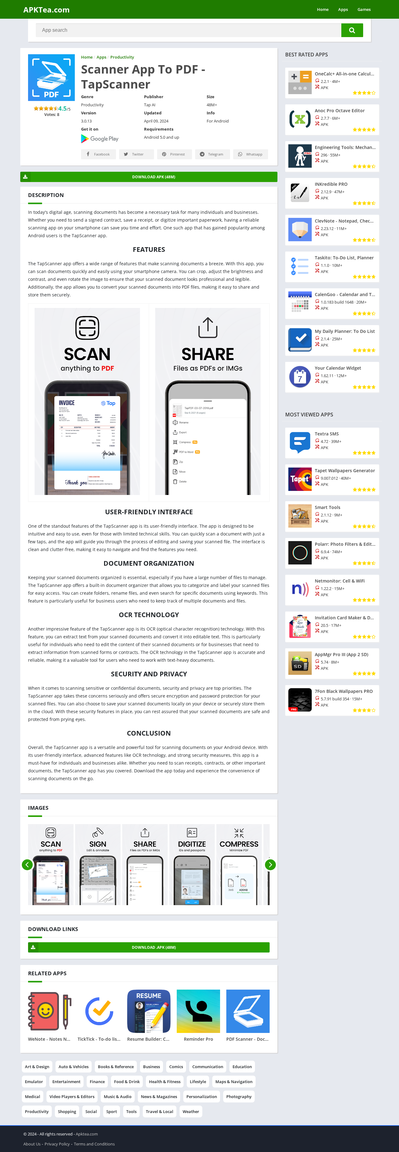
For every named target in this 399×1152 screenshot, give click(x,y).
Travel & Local (159, 1111)
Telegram (215, 154)
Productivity (37, 1111)
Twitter (137, 154)
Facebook (101, 154)
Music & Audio (118, 1096)
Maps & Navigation (233, 1081)
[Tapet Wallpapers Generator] (332, 479)
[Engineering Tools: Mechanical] (332, 156)
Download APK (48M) (153, 177)
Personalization (201, 1096)
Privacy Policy (57, 1144)
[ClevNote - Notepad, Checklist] (332, 230)
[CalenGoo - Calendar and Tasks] (332, 303)
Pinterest (177, 154)
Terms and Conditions (94, 1144)
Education (242, 1066)
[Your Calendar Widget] (332, 377)
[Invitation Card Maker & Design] (332, 627)
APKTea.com (46, 9)
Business (151, 1066)
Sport (111, 1111)
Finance (97, 1081)
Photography (239, 1096)
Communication (207, 1066)
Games (364, 9)
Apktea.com (87, 1134)
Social (91, 1111)
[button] (352, 30)
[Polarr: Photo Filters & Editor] (332, 553)
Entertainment (66, 1081)
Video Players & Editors (72, 1096)
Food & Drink (127, 1081)
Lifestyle (198, 1081)
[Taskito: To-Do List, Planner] (332, 267)
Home (323, 9)
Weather (191, 1111)
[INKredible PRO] (332, 193)
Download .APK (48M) (154, 947)
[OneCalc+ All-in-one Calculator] (332, 83)
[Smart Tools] (332, 516)
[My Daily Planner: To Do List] (332, 340)
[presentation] (27, 864)
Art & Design (37, 1066)
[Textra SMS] (332, 443)
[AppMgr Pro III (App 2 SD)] (332, 663)
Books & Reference (116, 1066)
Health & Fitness (164, 1081)
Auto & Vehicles (74, 1066)
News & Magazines (159, 1096)
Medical (32, 1096)
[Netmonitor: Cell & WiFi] (332, 590)
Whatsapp (253, 154)
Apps (343, 9)
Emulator (34, 1081)
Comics (176, 1066)
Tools (131, 1111)
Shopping (67, 1111)
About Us (32, 1144)
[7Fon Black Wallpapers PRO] (332, 700)
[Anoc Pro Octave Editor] (332, 119)
